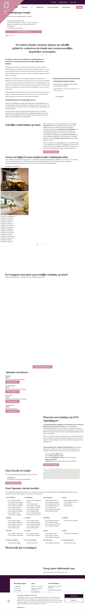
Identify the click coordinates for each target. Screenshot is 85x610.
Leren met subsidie (52, 7)
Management (40, 7)
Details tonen (20, 607)
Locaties (53, 2)
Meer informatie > (12, 382)
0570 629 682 (57, 590)
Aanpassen (73, 600)
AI (31, 7)
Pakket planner (66, 7)
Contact (80, 7)
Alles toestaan (74, 595)
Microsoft (24, 7)
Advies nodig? (10, 12)
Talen (16, 7)
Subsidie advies (63, 2)
